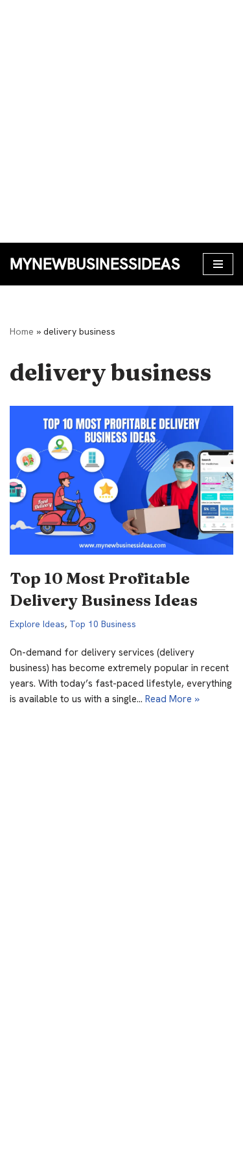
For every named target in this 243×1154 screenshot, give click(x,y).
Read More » (172, 699)
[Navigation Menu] (218, 264)
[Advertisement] (121, 121)
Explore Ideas (37, 624)
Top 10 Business (102, 624)
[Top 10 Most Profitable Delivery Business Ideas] (121, 480)
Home (22, 331)
